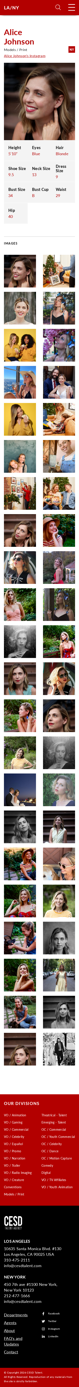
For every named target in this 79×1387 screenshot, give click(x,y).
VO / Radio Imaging (18, 1172)
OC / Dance (49, 1151)
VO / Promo (12, 1151)
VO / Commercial (16, 1129)
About (9, 1330)
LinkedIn (53, 1336)
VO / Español (13, 1144)
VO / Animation (15, 1115)
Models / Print (14, 1194)
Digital (45, 1172)
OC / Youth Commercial (58, 1136)
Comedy (47, 1165)
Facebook (54, 1313)
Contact (11, 1352)
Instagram (54, 1329)
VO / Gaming (13, 1122)
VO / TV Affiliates (53, 1180)
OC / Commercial (53, 1129)
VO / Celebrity (14, 1136)
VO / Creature (14, 1180)
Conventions (13, 1187)
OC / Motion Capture (56, 1158)
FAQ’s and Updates (13, 1341)
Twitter (52, 1321)
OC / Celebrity (51, 1144)
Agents (10, 1322)
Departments (16, 1314)
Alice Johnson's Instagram (24, 55)
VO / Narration (14, 1158)
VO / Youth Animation (57, 1187)
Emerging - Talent (53, 1122)
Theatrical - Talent (54, 1115)
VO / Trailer (12, 1165)
